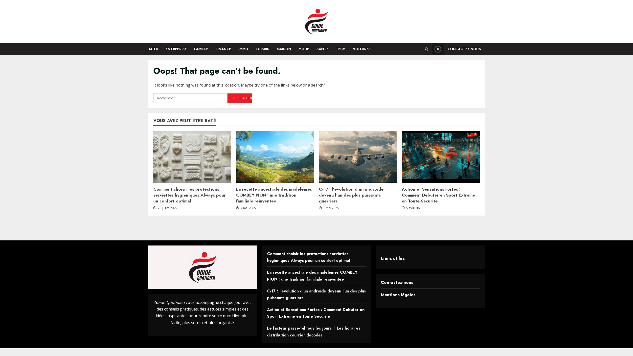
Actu (153, 48)
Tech (340, 48)
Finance (223, 48)
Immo (243, 48)
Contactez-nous (464, 48)
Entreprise (176, 48)
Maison (284, 48)
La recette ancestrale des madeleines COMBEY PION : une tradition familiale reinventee (274, 195)
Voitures (362, 48)
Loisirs (262, 48)
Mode (303, 48)
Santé (322, 48)
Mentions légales (398, 295)
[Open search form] (426, 49)
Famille (201, 48)
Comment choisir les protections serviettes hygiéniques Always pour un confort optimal (189, 195)
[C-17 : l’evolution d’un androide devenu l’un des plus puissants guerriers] (358, 157)
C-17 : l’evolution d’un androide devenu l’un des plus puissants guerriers (351, 195)
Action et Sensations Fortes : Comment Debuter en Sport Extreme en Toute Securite (438, 195)
